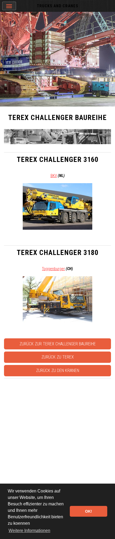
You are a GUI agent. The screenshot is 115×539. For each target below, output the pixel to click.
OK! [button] (88, 511)
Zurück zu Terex (57, 357)
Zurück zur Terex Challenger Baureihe (58, 343)
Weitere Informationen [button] (29, 530)
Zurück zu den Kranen (57, 370)
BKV (54, 175)
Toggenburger (53, 268)
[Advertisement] (57, 438)
